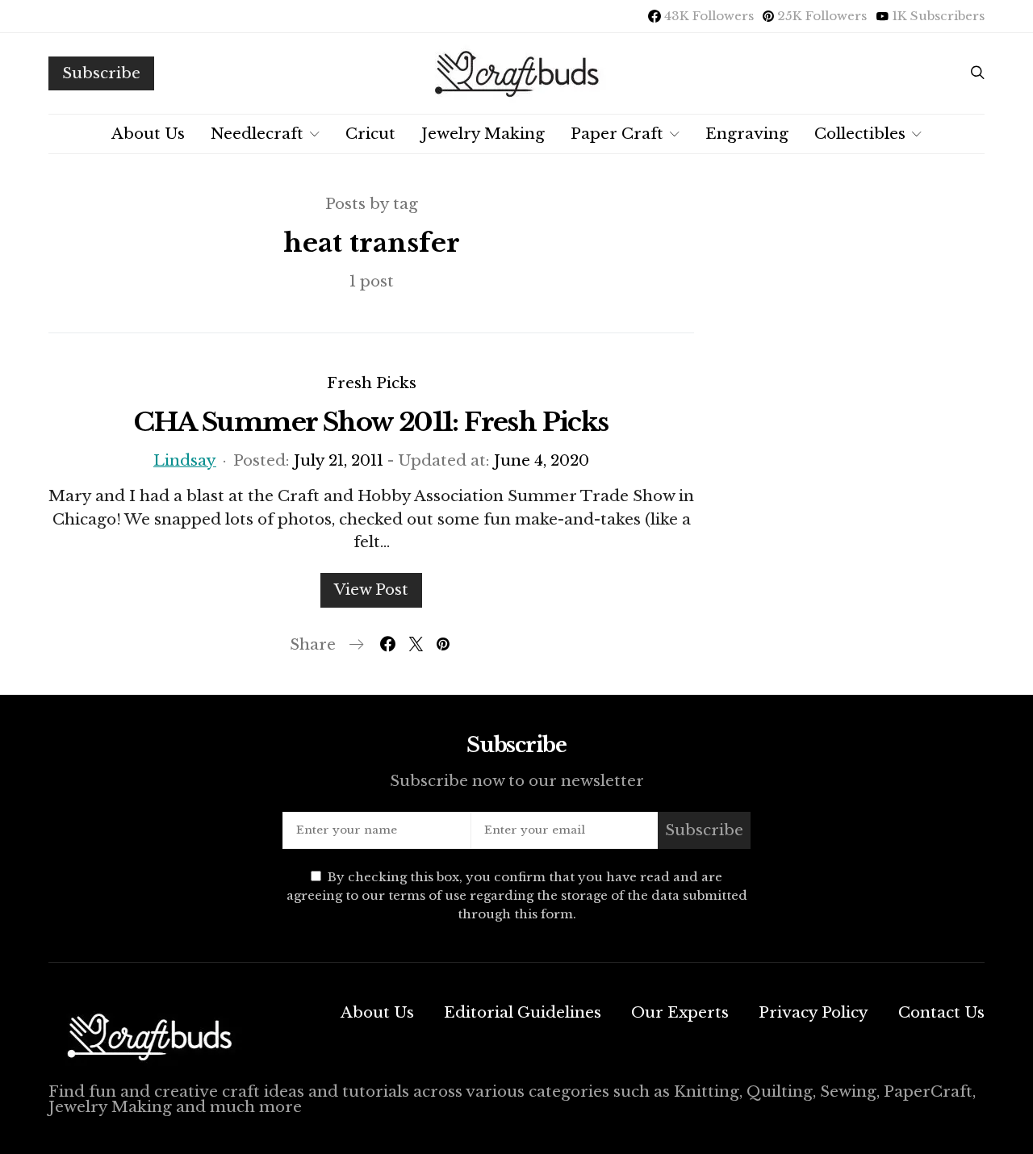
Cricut (370, 133)
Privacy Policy (813, 1012)
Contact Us (941, 1012)
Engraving (746, 133)
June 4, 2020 (541, 460)
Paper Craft (617, 133)
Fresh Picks (371, 383)
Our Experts (680, 1012)
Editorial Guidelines (522, 1012)
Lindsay (184, 460)
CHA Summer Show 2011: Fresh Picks (371, 422)
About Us (148, 133)
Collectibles (859, 133)
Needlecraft (257, 133)
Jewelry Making (483, 133)
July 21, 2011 (338, 460)
